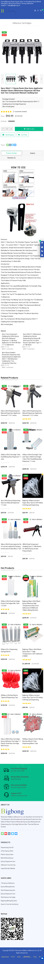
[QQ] (12, 833)
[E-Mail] (16, 833)
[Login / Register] (38, 10)
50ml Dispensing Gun (8, 890)
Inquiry (32, 153)
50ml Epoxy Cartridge (8, 897)
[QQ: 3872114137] (42, 255)
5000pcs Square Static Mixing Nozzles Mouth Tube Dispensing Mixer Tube (32, 741)
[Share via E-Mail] (15, 145)
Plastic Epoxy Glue (7, 854)
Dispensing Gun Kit (7, 847)
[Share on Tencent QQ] (12, 145)
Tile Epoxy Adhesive (7, 883)
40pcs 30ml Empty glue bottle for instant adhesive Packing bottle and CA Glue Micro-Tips (11, 546)
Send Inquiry (9, 135)
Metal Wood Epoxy (7, 858)
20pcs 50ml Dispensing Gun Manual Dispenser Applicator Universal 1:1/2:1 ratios (32, 413)
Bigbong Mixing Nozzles (9, 901)
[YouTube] (5, 833)
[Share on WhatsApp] (7, 145)
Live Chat (24, 135)
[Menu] (35, 10)
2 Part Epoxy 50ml (7, 851)
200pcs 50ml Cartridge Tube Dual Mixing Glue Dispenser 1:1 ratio (11, 457)
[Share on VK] (10, 145)
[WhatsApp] (2, 833)
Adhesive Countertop (8, 865)
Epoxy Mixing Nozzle (8, 886)
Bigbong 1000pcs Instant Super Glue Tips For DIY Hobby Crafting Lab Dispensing (32, 503)
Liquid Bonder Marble (8, 868)
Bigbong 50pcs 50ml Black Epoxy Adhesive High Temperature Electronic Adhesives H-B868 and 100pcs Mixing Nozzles (31, 605)
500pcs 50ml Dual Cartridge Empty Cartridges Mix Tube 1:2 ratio (10, 603)
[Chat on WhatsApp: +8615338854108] (42, 247)
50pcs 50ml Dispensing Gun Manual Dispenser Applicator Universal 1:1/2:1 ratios (11, 413)
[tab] (11, 153)
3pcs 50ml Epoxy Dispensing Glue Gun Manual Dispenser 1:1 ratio (10, 503)
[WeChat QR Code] (42, 251)
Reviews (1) (11, 158)
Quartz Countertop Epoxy (9, 904)
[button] (14, 386)
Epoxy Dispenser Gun (8, 861)
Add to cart (30, 129)
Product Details (11, 153)
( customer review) (20, 111)
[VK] (9, 833)
